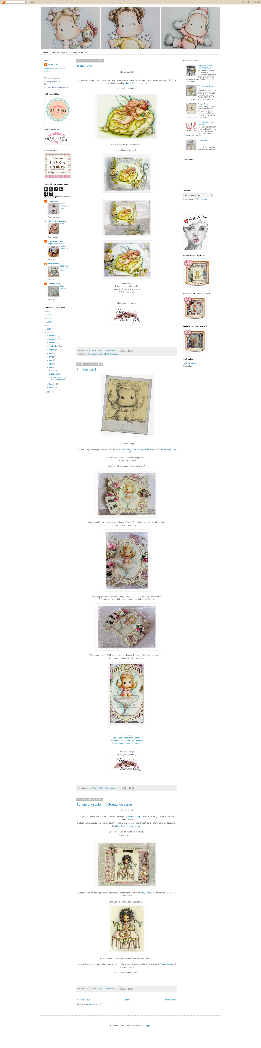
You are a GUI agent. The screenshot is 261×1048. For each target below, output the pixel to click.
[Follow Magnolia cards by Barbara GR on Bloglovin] (195, 249)
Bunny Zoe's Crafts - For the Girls (127, 743)
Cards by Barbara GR (52, 82)
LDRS (106, 354)
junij (51, 357)
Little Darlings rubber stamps (128, 826)
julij (51, 353)
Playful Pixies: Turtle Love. (137, 83)
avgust (52, 350)
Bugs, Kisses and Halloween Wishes (205, 67)
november (53, 339)
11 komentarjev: (111, 788)
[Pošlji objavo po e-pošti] (120, 350)
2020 (49, 315)
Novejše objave (83, 1000)
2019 (49, 318)
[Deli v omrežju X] (125, 350)
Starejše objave (169, 1000)
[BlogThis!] (122, 350)
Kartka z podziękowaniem (64, 206)
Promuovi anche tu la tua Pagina (56, 87)
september (53, 346)
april (51, 364)
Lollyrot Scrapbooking (57, 221)
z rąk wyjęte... (53, 201)
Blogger (147, 1026)
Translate (203, 199)
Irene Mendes (53, 264)
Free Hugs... (203, 140)
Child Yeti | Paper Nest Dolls (64, 268)
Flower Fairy (203, 104)
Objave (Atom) (95, 1004)
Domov (45, 52)
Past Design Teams (60, 52)
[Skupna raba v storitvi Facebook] (128, 350)
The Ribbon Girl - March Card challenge (127, 741)
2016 (49, 329)
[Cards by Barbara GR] (45, 85)
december (53, 336)
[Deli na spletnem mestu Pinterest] (131, 350)
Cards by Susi (54, 284)
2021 (49, 311)
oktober (52, 343)
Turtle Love (84, 66)
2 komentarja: (110, 350)
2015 (49, 332)
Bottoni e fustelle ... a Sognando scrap (104, 804)
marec (52, 367)
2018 (49, 322)
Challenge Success (79, 52)
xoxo (62, 223)
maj (51, 360)
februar (52, 384)
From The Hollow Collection (93, 354)
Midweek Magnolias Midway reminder (135, 449)
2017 (49, 325)
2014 (49, 392)
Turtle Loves (114, 354)
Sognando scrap (133, 816)
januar (52, 388)
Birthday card (86, 369)
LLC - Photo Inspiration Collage (126, 738)
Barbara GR (52, 65)
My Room (146, 893)
